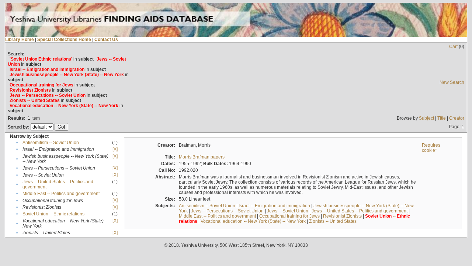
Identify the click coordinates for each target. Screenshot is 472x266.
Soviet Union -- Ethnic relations (53, 213)
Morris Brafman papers (202, 157)
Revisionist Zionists (342, 216)
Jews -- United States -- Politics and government (359, 211)
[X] (115, 149)
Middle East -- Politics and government (61, 193)
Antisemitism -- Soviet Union (50, 142)
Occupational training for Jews (289, 216)
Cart (453, 46)
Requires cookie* (431, 148)
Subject (426, 118)
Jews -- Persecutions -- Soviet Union (227, 211)
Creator (456, 118)
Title (441, 118)
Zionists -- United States (333, 221)
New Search (452, 82)
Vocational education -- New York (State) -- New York (253, 221)
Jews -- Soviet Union (287, 211)
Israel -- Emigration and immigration (274, 205)
